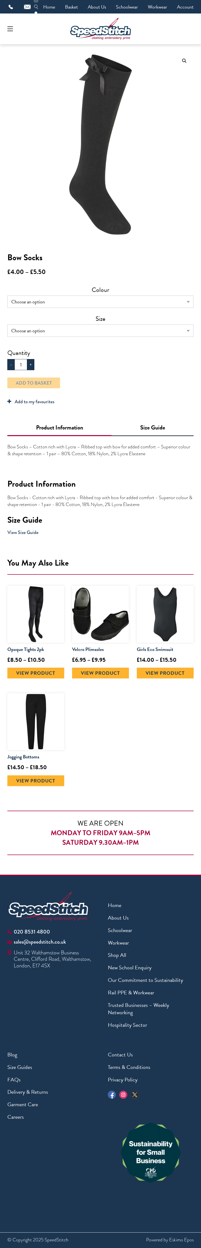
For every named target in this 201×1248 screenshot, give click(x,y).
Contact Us (120, 1055)
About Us (97, 7)
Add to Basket (34, 383)
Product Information (59, 427)
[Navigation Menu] (10, 28)
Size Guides (19, 1067)
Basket (71, 7)
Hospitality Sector (127, 1025)
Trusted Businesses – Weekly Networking (138, 1009)
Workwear (157, 7)
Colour (100, 290)
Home (49, 7)
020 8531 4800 (32, 932)
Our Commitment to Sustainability (145, 980)
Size (100, 319)
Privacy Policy (123, 1080)
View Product (35, 673)
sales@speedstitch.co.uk (40, 942)
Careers (15, 1117)
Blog (12, 1055)
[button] (184, 60)
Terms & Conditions (129, 1067)
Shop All (117, 955)
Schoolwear (127, 7)
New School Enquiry (129, 967)
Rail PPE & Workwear (131, 992)
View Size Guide (22, 532)
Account (185, 7)
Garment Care (22, 1104)
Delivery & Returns (27, 1092)
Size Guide (152, 427)
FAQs (14, 1080)
